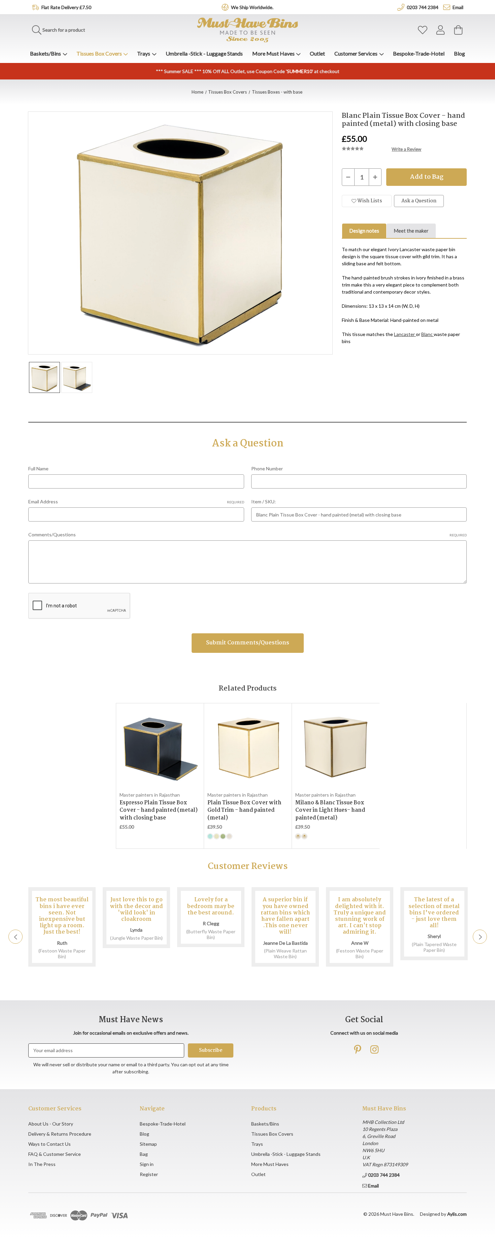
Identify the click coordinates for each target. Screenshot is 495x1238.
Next (480, 937)
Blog (459, 53)
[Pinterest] (357, 1049)
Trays (143, 53)
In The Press (42, 1164)
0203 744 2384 (422, 7)
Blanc (427, 334)
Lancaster (405, 334)
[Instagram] (374, 1049)
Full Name (38, 468)
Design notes (364, 231)
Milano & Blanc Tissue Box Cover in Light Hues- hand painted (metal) (330, 810)
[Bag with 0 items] (458, 30)
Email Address (136, 501)
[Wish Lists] (422, 30)
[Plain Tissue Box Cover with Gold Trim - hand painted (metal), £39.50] (247, 747)
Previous (15, 937)
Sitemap (148, 1144)
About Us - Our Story (50, 1124)
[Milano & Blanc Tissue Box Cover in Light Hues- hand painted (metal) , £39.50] (335, 747)
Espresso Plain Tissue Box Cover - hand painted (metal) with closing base (159, 810)
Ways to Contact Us (49, 1144)
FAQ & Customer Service (54, 1154)
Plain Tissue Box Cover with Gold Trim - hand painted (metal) (244, 810)
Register (149, 1174)
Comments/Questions (247, 534)
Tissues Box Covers (99, 53)
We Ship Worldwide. (252, 7)
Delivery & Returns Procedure (59, 1134)
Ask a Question (418, 201)
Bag (144, 1154)
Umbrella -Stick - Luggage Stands (204, 53)
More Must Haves (273, 53)
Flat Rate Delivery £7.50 (66, 7)
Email (458, 7)
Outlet (317, 53)
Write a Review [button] (406, 149)
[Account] (440, 30)
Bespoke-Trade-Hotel (418, 53)
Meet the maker (411, 231)
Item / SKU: (263, 501)
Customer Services (355, 53)
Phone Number (267, 468)
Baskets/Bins (45, 53)
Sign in (147, 1164)
